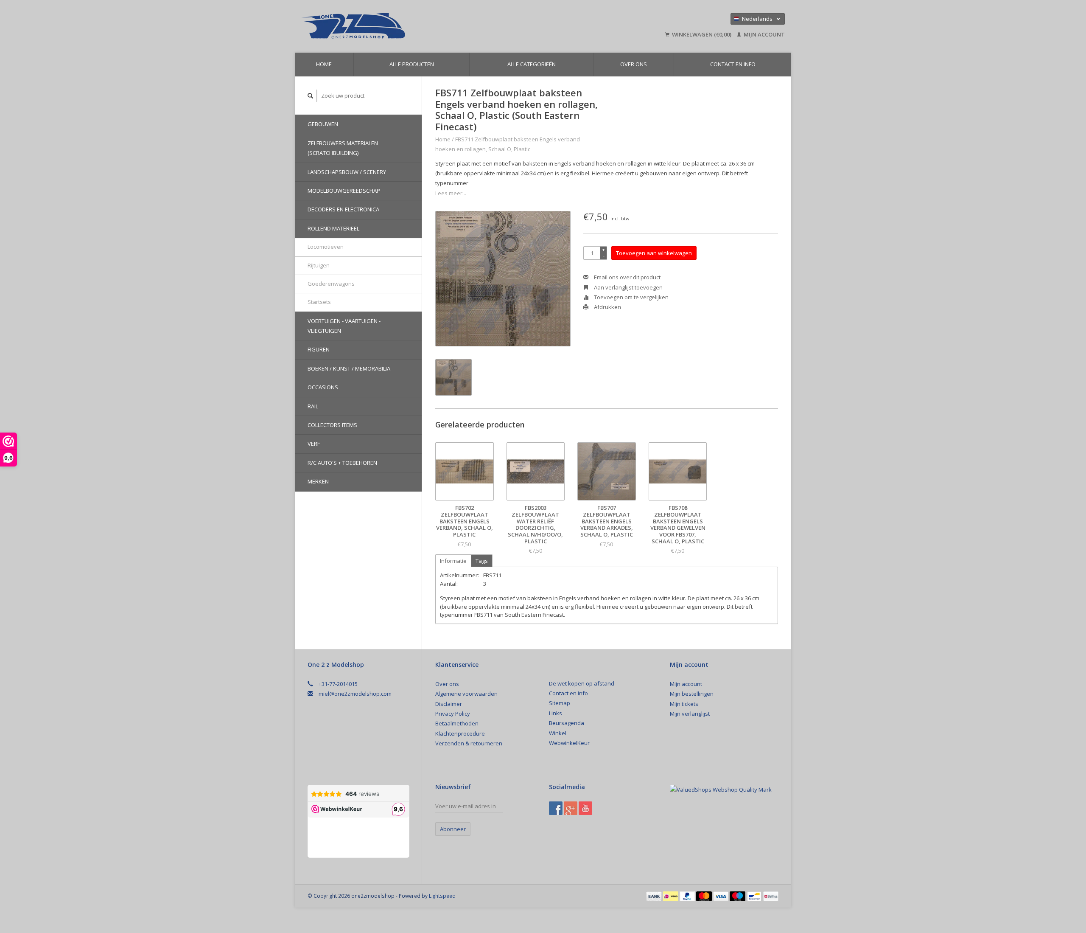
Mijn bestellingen (692, 693)
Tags (482, 561)
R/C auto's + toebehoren (342, 462)
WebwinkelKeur (569, 743)
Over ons (633, 64)
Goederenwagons (331, 283)
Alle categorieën (531, 64)
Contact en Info (733, 64)
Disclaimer (448, 704)
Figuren (319, 349)
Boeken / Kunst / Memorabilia (349, 368)
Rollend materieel (333, 228)
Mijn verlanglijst (690, 713)
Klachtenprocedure (460, 733)
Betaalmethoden (457, 723)
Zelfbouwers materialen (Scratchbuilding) (343, 148)
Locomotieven (326, 246)
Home (324, 64)
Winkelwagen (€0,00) (702, 34)
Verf (314, 443)
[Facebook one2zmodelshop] (556, 808)
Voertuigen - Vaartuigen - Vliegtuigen (344, 325)
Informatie (453, 561)
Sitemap (559, 703)
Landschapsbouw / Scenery (347, 172)
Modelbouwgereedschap (344, 190)
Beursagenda (566, 723)
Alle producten (411, 64)
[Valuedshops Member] (721, 790)
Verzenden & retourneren (468, 743)
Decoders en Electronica (343, 209)
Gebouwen (323, 124)
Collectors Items (332, 425)
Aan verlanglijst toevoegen (628, 287)
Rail (313, 406)
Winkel (557, 733)
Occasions (323, 387)
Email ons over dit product (627, 277)
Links (555, 713)
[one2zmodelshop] (413, 26)
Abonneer (453, 829)
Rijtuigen (319, 265)
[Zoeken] (310, 96)
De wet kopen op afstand (581, 683)
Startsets (319, 302)
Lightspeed (442, 895)
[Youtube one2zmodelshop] (585, 808)
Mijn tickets (684, 704)
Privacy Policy (452, 713)
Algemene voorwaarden (466, 693)
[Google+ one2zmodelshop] (570, 808)
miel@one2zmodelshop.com (355, 693)
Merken (318, 481)
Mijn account (763, 34)
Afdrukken (607, 307)
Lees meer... (450, 193)
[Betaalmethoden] (654, 895)
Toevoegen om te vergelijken (631, 297)
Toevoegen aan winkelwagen (654, 253)
